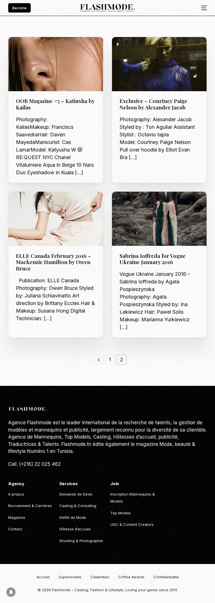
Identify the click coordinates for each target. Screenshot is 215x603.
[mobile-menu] (202, 8)
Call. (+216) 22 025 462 (34, 464)
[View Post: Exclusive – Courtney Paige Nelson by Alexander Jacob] (159, 64)
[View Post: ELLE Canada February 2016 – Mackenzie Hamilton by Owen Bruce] (55, 219)
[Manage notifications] (10, 592)
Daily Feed (27, 49)
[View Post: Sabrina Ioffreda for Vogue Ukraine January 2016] (159, 219)
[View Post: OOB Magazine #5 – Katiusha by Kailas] (55, 64)
